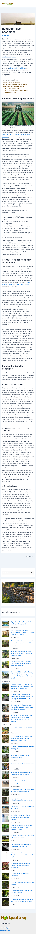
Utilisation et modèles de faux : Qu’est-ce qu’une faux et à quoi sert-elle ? (22, 855)
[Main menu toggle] (32, 4)
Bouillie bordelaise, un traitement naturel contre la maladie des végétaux (21, 817)
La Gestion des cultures (13, 88)
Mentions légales (5, 928)
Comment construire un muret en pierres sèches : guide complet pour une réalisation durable (22, 707)
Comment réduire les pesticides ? (14, 86)
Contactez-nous (5, 930)
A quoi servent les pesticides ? (13, 82)
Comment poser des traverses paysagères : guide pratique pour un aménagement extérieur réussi (22, 697)
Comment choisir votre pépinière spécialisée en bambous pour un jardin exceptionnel (21, 664)
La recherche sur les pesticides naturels (17, 90)
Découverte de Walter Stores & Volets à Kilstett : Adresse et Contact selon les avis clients (22, 632)
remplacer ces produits (9, 57)
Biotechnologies (11, 92)
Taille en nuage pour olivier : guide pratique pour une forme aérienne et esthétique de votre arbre (22, 686)
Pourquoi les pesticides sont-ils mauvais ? (16, 84)
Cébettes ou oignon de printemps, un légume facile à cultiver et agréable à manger (21, 827)
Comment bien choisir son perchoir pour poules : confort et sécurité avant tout (22, 643)
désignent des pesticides (17, 68)
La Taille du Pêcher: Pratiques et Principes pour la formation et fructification (20, 865)
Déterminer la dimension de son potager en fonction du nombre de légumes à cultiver (21, 653)
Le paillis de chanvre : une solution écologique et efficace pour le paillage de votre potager (21, 738)
